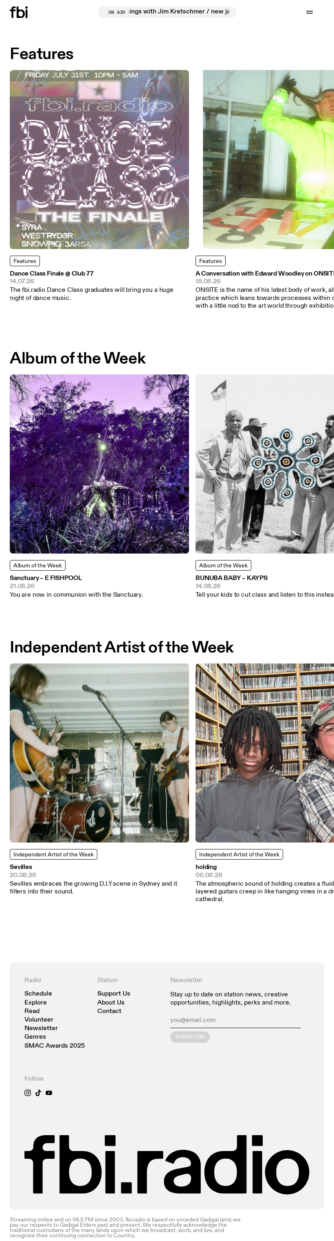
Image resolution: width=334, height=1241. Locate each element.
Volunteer (38, 1020)
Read (32, 1012)
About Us (111, 1003)
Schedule (38, 994)
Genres (35, 1037)
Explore (35, 1003)
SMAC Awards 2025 (54, 1046)
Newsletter (41, 1029)
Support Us (113, 994)
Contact (109, 1012)
